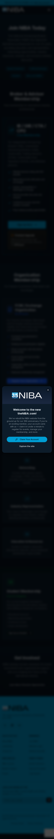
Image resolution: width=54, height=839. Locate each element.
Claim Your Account (29, 439)
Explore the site (27, 446)
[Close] (48, 390)
